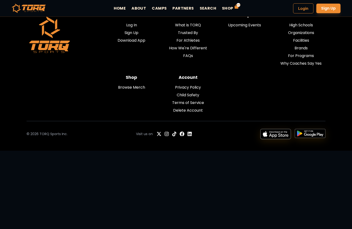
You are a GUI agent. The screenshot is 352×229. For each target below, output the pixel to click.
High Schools (301, 25)
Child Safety (188, 95)
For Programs (301, 55)
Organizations (301, 32)
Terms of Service (188, 102)
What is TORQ (188, 25)
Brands (301, 48)
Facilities (301, 40)
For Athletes (188, 40)
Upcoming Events (244, 25)
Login (303, 8)
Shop (131, 77)
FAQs (188, 55)
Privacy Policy (188, 87)
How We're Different (188, 48)
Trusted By (188, 32)
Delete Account (188, 110)
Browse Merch (131, 87)
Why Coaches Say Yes (301, 63)
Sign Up (328, 8)
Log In (131, 25)
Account (188, 77)
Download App (131, 40)
